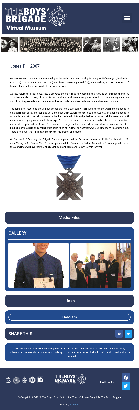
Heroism (69, 317)
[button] (127, 18)
